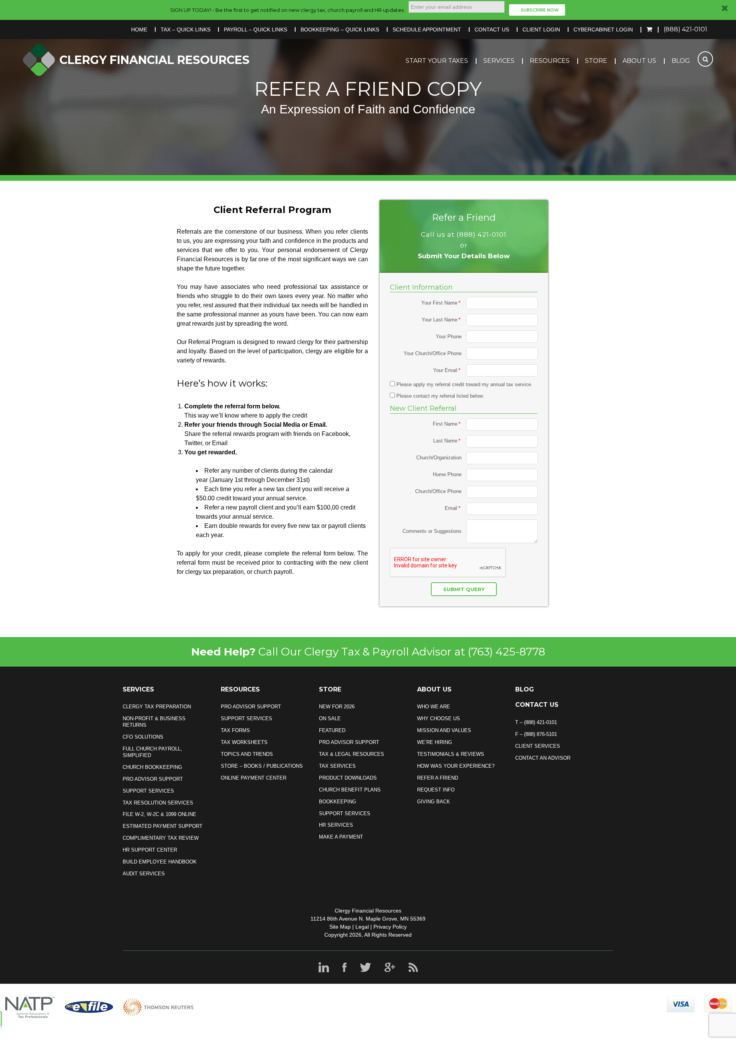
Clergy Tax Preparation (157, 706)
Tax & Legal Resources (351, 754)
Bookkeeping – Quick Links (340, 29)
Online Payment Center (253, 778)
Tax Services (337, 766)
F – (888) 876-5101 (536, 734)
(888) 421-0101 (685, 29)
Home (139, 29)
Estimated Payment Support (162, 826)
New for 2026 (337, 706)
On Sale (330, 718)
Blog (681, 60)
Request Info (436, 790)
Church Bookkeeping (152, 767)
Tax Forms (235, 730)
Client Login (541, 29)
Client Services (537, 746)
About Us (639, 60)
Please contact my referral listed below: (439, 396)
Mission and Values (444, 730)
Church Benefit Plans (350, 790)
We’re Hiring (434, 742)
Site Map (340, 927)
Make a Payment (341, 837)
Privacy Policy (390, 927)
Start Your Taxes (437, 60)
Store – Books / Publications (262, 766)
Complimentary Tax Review (161, 838)
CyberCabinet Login (603, 29)
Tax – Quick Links (185, 29)
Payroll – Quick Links (255, 29)
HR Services (336, 825)
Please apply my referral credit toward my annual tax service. (463, 384)
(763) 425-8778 (506, 651)
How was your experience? (456, 766)
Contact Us (492, 29)
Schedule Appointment (427, 29)
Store (596, 60)
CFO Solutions (143, 737)
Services (498, 60)
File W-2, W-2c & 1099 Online (159, 814)
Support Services (148, 791)
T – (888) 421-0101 (536, 722)
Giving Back (433, 801)
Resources (550, 60)
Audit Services (144, 874)
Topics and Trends (247, 754)
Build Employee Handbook (160, 862)
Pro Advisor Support (153, 779)
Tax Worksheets (244, 742)
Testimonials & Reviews (450, 754)
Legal (362, 927)
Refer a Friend (437, 778)
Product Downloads (348, 778)
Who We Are (433, 706)
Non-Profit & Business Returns (154, 722)
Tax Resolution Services (158, 803)
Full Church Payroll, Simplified (152, 752)
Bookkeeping (337, 801)
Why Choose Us (438, 718)
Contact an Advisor (542, 758)
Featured (332, 730)
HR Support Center (150, 850)
